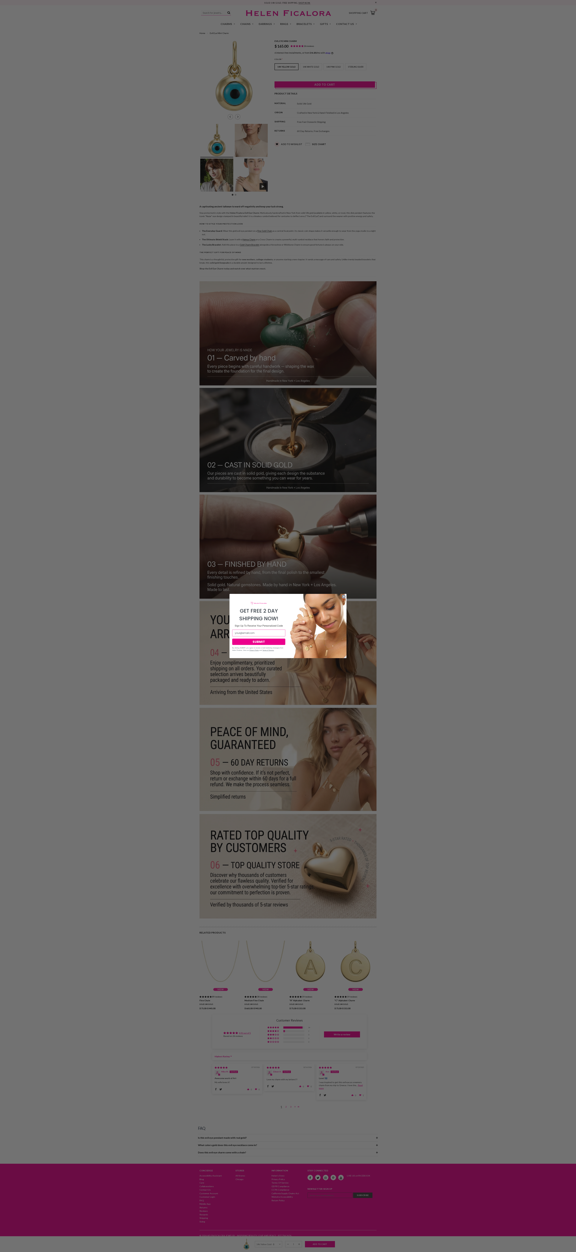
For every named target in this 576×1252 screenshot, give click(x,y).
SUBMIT (259, 642)
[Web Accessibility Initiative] (1, 1248)
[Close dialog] (343, 596)
